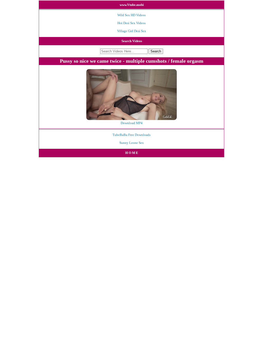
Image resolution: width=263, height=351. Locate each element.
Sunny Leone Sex (131, 143)
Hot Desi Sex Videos (131, 23)
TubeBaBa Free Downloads (131, 135)
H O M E (131, 153)
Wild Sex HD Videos (131, 15)
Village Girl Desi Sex (131, 31)
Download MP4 (132, 123)
